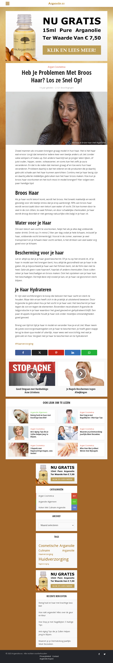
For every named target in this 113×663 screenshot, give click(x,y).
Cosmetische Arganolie (56, 545)
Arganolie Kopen (47, 658)
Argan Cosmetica (56, 66)
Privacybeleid (45, 656)
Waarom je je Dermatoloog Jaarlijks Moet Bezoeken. (91, 433)
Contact (55, 656)
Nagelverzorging (44, 564)
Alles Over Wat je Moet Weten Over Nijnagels (89, 449)
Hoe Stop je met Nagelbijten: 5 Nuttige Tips (91, 416)
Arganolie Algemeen (38, 412)
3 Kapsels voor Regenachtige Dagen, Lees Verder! (41, 451)
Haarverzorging (25, 343)
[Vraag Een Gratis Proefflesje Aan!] (56, 35)
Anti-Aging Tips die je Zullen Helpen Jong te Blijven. (39, 434)
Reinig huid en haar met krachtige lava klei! (40, 416)
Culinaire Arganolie (56, 550)
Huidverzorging (54, 559)
